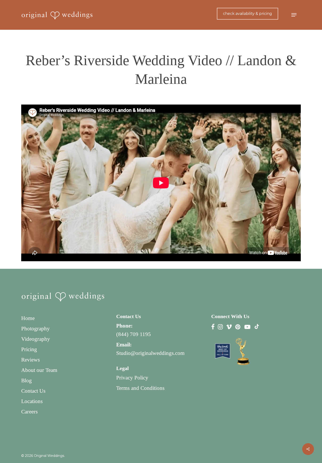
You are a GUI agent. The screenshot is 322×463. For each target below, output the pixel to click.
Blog (26, 380)
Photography (35, 329)
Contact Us (33, 391)
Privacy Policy (132, 378)
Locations (32, 401)
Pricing (29, 349)
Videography (35, 339)
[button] (294, 15)
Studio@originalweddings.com (150, 353)
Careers (29, 412)
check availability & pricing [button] (247, 13)
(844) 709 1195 (133, 334)
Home (28, 318)
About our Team (39, 370)
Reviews (30, 360)
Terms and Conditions (140, 388)
